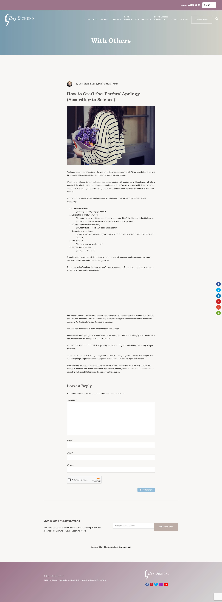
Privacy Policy (101, 580)
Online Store (201, 19)
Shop (173, 19)
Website (70, 465)
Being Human (127, 18)
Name (70, 440)
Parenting (115, 19)
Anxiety (103, 19)
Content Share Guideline (88, 580)
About (95, 19)
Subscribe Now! (166, 527)
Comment (71, 400)
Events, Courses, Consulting (161, 18)
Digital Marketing (64, 580)
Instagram (125, 546)
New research (119, 188)
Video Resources (142, 19)
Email (70, 453)
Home (87, 19)
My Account (185, 19)
